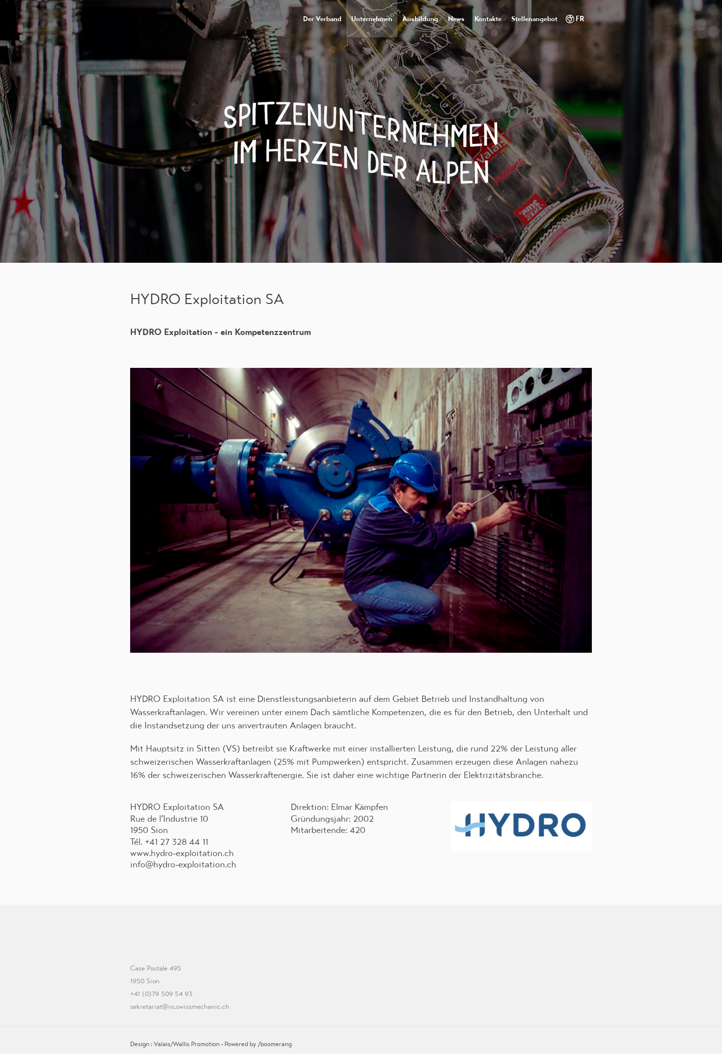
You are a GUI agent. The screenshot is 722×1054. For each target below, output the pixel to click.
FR (580, 19)
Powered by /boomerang (258, 1044)
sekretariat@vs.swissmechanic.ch (179, 1006)
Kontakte (487, 18)
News (456, 18)
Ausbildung (420, 18)
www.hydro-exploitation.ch (182, 853)
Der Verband (322, 18)
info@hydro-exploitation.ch (183, 864)
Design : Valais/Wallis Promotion (175, 1044)
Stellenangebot (534, 18)
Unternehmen (371, 18)
